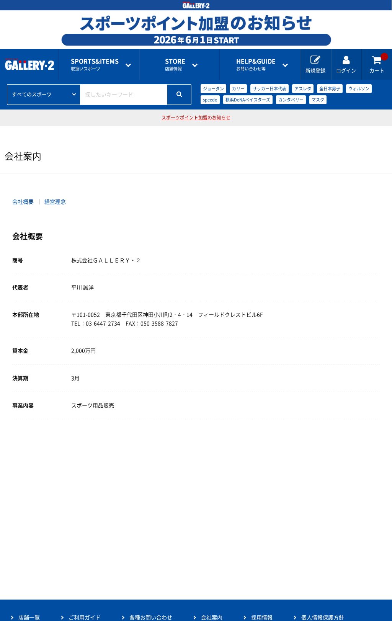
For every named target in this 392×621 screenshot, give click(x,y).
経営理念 (55, 201)
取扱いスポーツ (95, 64)
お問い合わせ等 (256, 64)
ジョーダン (213, 89)
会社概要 (23, 201)
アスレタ (302, 89)
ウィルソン (358, 89)
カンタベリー (291, 100)
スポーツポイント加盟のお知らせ (196, 117)
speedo (210, 100)
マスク (318, 100)
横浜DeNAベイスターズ (247, 100)
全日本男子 (329, 89)
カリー (238, 89)
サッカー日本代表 (269, 89)
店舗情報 (175, 64)
